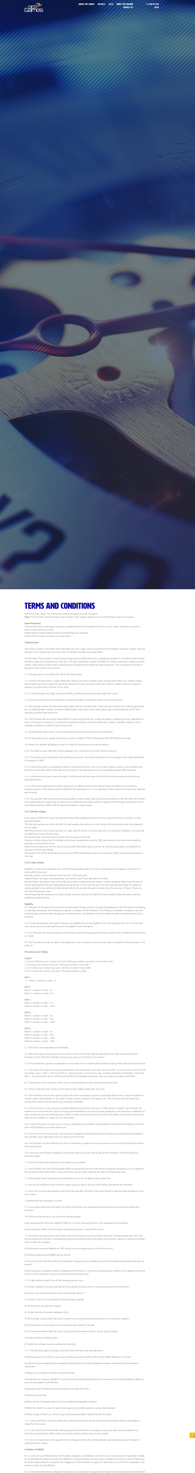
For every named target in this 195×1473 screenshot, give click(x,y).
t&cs (111, 4)
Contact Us (128, 7)
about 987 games (87, 4)
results (101, 4)
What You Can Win (125, 4)
